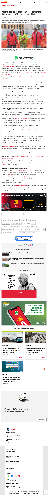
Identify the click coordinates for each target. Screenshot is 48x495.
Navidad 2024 (11, 189)
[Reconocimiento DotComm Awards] (13, 487)
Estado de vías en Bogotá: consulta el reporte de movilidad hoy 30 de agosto (25, 252)
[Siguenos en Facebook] (9, 476)
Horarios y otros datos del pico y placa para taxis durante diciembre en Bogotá (35, 350)
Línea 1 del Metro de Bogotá (22, 118)
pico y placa (20, 214)
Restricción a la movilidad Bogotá (24, 217)
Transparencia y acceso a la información (12, 457)
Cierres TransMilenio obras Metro (31, 226)
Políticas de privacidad (22, 491)
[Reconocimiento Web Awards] (20, 487)
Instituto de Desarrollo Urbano (26, 72)
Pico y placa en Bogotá (31, 214)
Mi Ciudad (7, 5)
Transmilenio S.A (18, 229)
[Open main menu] (20, 2)
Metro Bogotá (5, 223)
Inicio (3, 5)
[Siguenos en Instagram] (17, 476)
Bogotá (32, 170)
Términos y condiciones (34, 491)
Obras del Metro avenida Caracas (11, 226)
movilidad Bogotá (13, 220)
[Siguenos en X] (14, 476)
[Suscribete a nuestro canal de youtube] (19, 476)
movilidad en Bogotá (32, 220)
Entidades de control (10, 451)
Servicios (37, 217)
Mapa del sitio (13, 491)
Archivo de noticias (10, 454)
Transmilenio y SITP (7, 229)
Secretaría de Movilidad (8, 66)
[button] (25, 245)
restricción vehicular (8, 217)
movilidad (4, 220)
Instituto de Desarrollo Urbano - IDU (29, 232)
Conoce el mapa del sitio (11, 449)
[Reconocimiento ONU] (7, 487)
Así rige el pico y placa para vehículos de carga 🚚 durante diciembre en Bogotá (11, 350)
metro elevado (26, 223)
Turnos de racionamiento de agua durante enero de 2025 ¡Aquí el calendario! (11, 379)
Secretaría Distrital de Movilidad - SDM (35, 229)
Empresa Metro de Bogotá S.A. (9, 232)
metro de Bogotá (15, 223)
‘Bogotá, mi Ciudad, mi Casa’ (10, 64)
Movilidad (13, 5)
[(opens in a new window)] (30, 245)
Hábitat (4, 374)
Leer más (20, 357)
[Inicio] (4, 2)
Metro (33, 223)
